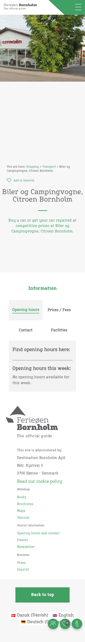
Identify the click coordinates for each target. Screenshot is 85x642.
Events (22, 540)
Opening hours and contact (38, 533)
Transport (49, 167)
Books (21, 497)
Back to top (42, 595)
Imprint (23, 569)
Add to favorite (24, 180)
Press (21, 562)
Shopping (32, 167)
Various (23, 517)
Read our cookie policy (39, 482)
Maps (21, 511)
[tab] (26, 310)
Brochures (25, 504)
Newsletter (26, 547)
